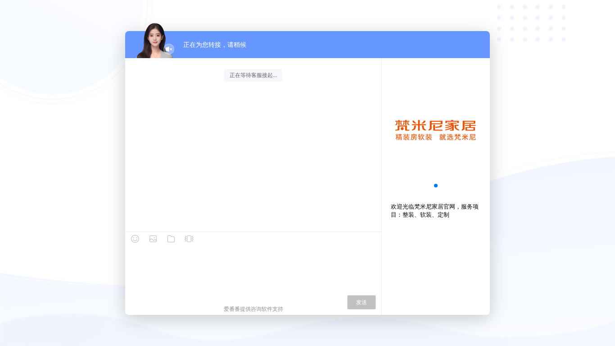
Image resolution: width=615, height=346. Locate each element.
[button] (436, 185)
